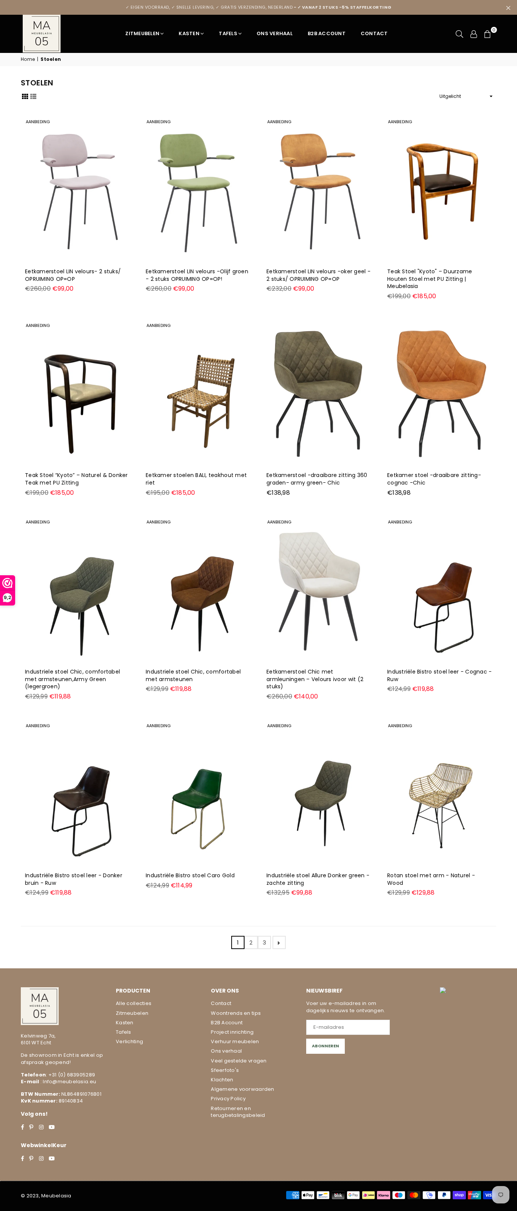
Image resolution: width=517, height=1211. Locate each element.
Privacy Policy (228, 1098)
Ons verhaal (226, 1051)
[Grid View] (25, 96)
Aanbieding (38, 122)
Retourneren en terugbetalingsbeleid (238, 1112)
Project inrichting (232, 1032)
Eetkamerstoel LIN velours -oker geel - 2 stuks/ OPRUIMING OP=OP (318, 275)
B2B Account (327, 33)
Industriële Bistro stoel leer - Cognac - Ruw (439, 675)
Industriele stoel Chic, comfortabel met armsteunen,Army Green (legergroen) (72, 679)
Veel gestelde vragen (238, 1060)
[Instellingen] (474, 33)
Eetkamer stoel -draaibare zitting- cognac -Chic (434, 478)
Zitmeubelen (142, 33)
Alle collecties (133, 1003)
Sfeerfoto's (225, 1070)
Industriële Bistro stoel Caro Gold (190, 875)
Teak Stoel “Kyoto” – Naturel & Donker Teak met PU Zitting (76, 478)
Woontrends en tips (236, 1013)
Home (28, 59)
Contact (374, 33)
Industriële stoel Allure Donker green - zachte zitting (317, 879)
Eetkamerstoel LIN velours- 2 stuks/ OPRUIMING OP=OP (73, 275)
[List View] (33, 96)
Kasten (189, 33)
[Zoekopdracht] (459, 33)
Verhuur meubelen (235, 1041)
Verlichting (129, 1041)
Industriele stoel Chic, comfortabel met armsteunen (193, 675)
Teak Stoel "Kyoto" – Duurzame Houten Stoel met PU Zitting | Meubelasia (429, 279)
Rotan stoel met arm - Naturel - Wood (431, 879)
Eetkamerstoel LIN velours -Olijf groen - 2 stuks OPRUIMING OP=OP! (197, 275)
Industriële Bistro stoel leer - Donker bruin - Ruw (73, 879)
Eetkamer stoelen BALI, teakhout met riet (196, 478)
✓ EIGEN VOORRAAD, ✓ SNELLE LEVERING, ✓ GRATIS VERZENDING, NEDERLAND (259, 7)
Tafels (228, 33)
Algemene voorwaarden (242, 1089)
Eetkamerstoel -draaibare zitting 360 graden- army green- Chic (316, 478)
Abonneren (325, 1046)
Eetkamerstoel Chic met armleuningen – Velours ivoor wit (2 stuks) (314, 679)
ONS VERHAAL (275, 33)
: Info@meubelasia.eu (67, 1081)
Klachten (222, 1079)
